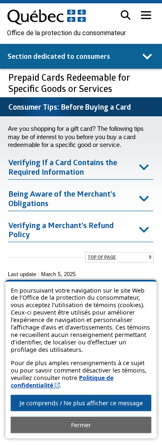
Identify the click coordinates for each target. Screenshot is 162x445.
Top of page (102, 257)
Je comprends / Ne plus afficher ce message (81, 403)
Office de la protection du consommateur (66, 33)
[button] (125, 15)
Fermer (81, 425)
